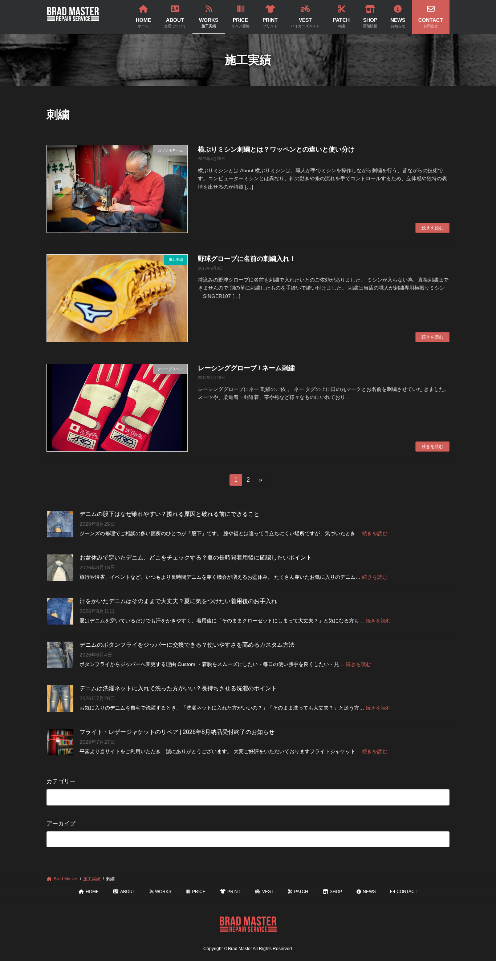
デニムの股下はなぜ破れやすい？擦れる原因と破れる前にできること (170, 514)
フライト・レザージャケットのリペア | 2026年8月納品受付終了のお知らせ (177, 732)
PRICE (199, 891)
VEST (267, 891)
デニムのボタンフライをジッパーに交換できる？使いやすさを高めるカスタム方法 (187, 645)
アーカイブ (61, 823)
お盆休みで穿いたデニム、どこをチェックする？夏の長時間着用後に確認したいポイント (196, 557)
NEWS (369, 891)
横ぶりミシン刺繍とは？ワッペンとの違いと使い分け (276, 149)
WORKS (163, 891)
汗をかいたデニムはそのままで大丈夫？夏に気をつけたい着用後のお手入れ (178, 601)
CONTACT (407, 891)
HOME (92, 891)
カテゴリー (61, 781)
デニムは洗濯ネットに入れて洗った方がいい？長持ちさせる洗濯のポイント (178, 688)
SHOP (336, 891)
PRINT (233, 891)
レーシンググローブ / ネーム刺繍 (246, 368)
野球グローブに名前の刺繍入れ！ (247, 258)
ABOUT (127, 891)
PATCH (301, 891)
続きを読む (432, 227)
